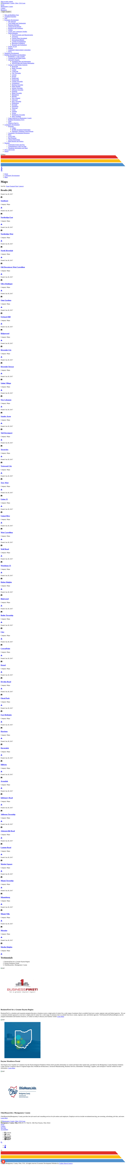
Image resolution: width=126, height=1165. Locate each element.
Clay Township (16, 73)
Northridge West (7, 234)
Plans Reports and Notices (15, 141)
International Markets (18, 40)
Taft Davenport (6, 433)
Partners (10, 48)
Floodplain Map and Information (21, 61)
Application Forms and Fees (16, 144)
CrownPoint (5, 649)
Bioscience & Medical (18, 43)
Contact (3, 8)
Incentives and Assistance (15, 28)
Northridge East (7, 217)
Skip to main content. (7, 1)
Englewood (15, 78)
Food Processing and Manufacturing (22, 35)
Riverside (14, 105)
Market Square (6, 864)
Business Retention (13, 25)
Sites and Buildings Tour (11, 15)
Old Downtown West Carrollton (13, 267)
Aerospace (15, 36)
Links (9, 121)
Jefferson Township (17, 90)
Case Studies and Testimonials (17, 23)
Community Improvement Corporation (19, 50)
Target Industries (13, 33)
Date (16, 186)
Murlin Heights (6, 947)
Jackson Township (17, 88)
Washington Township (18, 115)
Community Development (12, 125)
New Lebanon (16, 98)
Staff (5, 18)
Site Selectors (12, 21)
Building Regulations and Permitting (15, 55)
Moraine (14, 96)
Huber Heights (16, 86)
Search (6, 151)
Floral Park (5, 698)
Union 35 (4, 499)
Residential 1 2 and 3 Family (16, 56)
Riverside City (6, 350)
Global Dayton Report (14, 26)
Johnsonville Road (8, 831)
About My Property (14, 60)
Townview (4, 450)
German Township (17, 81)
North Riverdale (7, 251)
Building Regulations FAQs (16, 120)
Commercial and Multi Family (17, 58)
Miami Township (17, 93)
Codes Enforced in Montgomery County (20, 118)
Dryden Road (6, 682)
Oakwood (15, 100)
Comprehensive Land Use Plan (17, 146)
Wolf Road (5, 549)
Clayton (14, 75)
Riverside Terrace (7, 367)
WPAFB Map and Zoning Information (23, 63)
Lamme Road (6, 847)
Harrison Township (17, 85)
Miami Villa (5, 914)
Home (2, 5)
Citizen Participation (14, 139)
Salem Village (6, 383)
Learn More (60, 1016)
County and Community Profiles (17, 31)
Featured (12, 186)
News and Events (9, 149)
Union (13, 110)
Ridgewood (5, 333)
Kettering (14, 91)
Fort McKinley (6, 715)
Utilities (10, 30)
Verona (14, 113)
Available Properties (10, 16)
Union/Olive (5, 516)
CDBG (14, 128)
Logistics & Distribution (19, 41)
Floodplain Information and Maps (18, 148)
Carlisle (14, 70)
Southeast (4, 201)
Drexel (3, 665)
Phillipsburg (15, 103)
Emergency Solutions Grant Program (22, 131)
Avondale (4, 781)
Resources (4, 10)
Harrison (4, 731)
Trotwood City (6, 466)
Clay (2, 632)
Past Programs (12, 138)
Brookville (15, 66)
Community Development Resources (19, 133)
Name (8, 186)
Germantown (15, 83)
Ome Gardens (6, 300)
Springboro (15, 106)
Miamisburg (15, 95)
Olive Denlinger (7, 284)
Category (21, 186)
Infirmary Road (7, 798)
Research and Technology (19, 45)
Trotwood (15, 108)
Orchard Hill (6, 317)
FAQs (10, 51)
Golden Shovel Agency (66, 1163)
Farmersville (15, 80)
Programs (11, 126)
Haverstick (5, 748)
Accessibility (4, 1129)
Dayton (14, 76)
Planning (7, 143)
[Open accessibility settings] (3, 1162)
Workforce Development (11, 53)
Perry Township (16, 101)
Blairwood (5, 599)
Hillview (4, 765)
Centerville (15, 71)
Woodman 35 (6, 566)
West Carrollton (16, 116)
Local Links (11, 136)
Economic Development (11, 20)
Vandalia (14, 111)
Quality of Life (12, 46)
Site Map (3, 1128)
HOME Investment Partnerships (21, 129)
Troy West (4, 483)
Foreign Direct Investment (19, 38)
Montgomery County (7, 6)
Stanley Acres (6, 416)
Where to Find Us (13, 123)
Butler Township (17, 68)
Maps (9, 134)
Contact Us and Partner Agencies (17, 65)
